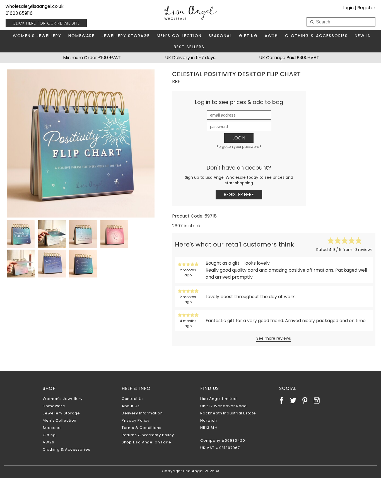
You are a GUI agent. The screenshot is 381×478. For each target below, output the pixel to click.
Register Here (239, 194)
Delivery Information (142, 413)
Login (239, 138)
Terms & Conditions (141, 427)
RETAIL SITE (46, 23)
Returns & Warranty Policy (148, 435)
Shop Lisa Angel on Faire (147, 442)
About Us (131, 406)
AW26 (271, 35)
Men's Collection (179, 35)
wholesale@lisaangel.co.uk (35, 6)
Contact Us (133, 398)
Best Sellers (189, 47)
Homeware (81, 35)
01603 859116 (19, 13)
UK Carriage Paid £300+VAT (289, 57)
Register (366, 7)
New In (363, 35)
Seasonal (220, 35)
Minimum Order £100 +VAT (92, 57)
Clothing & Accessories (316, 35)
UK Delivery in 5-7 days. (190, 57)
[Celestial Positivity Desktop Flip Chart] (81, 143)
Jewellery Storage (126, 35)
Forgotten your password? (239, 146)
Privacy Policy (136, 420)
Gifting (248, 35)
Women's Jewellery (37, 35)
